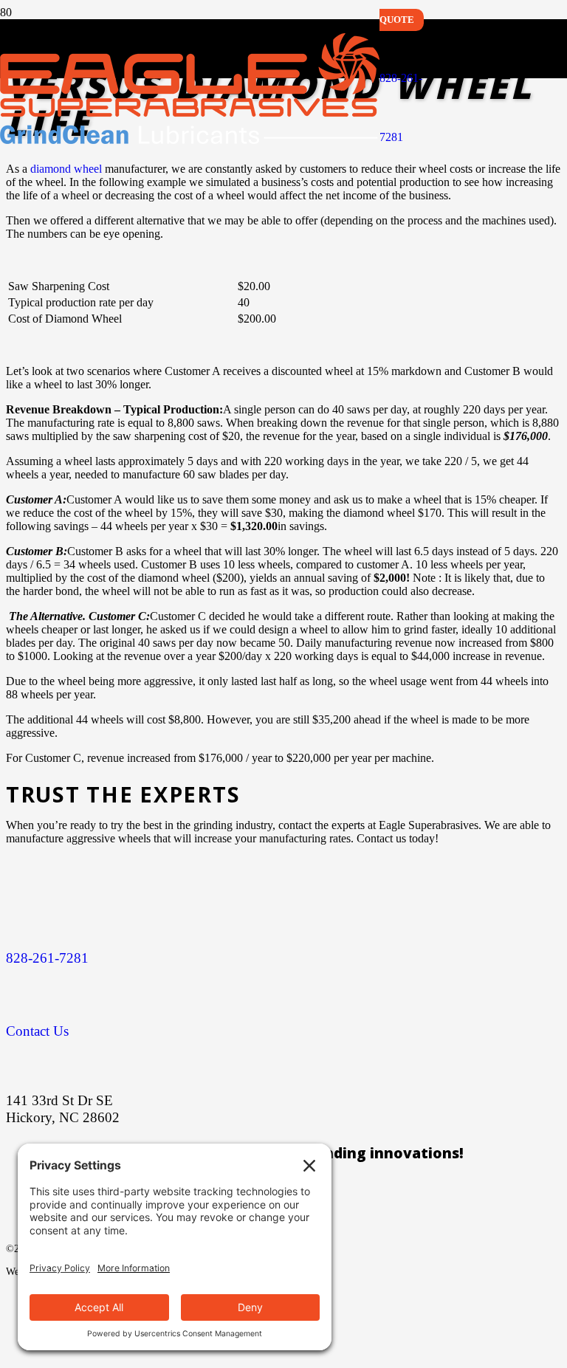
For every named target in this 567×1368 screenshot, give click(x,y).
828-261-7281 (47, 958)
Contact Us (37, 1031)
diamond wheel (66, 168)
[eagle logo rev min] (189, 140)
